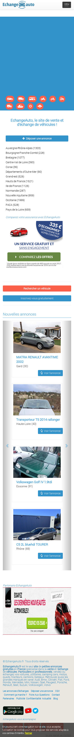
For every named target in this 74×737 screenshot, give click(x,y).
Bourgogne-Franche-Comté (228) (25, 153)
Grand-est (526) (15, 176)
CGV (57, 690)
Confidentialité (33, 698)
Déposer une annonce (38, 138)
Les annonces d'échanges (16, 690)
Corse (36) (12, 167)
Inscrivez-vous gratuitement (37, 298)
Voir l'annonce (52, 373)
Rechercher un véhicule (37, 288)
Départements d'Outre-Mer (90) (24, 171)
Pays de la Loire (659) (18, 209)
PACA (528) (12, 205)
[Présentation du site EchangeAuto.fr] (28, 710)
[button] (7, 445)
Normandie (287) (15, 190)
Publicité (20, 698)
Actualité (46, 698)
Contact (56, 694)
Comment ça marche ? (15, 694)
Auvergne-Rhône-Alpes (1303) (23, 148)
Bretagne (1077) (15, 157)
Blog (55, 698)
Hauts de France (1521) (19, 181)
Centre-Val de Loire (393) (20, 162)
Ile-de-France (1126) (17, 186)
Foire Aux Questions (39, 694)
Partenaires (8, 698)
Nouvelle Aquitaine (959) (20, 195)
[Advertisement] (37, 57)
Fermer (28, 733)
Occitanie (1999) (15, 200)
